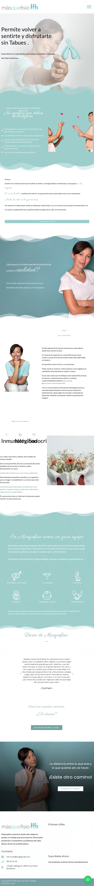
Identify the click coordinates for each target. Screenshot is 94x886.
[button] (89, 6)
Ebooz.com (10, 883)
